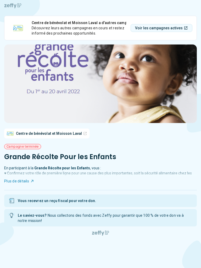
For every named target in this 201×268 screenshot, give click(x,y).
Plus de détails (16, 181)
